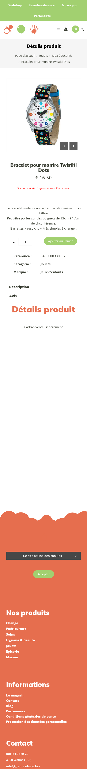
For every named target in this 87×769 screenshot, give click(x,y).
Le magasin (15, 695)
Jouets (43, 56)
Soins (10, 634)
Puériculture (16, 628)
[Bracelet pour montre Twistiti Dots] (43, 81)
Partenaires (42, 16)
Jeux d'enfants (52, 272)
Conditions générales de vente (31, 716)
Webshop (15, 5)
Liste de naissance (41, 5)
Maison (12, 657)
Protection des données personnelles (36, 721)
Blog (9, 706)
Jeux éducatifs (62, 56)
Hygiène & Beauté (20, 640)
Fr (75, 29)
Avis (13, 296)
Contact (12, 700)
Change (12, 623)
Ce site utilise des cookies (42, 556)
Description (19, 287)
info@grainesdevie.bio (23, 766)
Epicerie (12, 651)
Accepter (43, 574)
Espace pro (69, 5)
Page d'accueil (25, 56)
